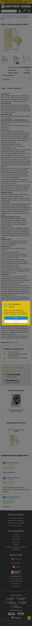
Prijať (16, 318)
